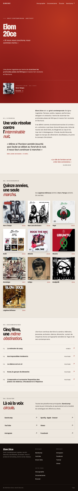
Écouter (61, 3)
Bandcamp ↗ (70, 3)
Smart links (39, 460)
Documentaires (52, 3)
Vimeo (58, 463)
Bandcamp (38, 453)
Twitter (58, 460)
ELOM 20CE (6, 3)
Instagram (59, 453)
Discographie (41, 3)
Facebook (59, 456)
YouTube (38, 456)
